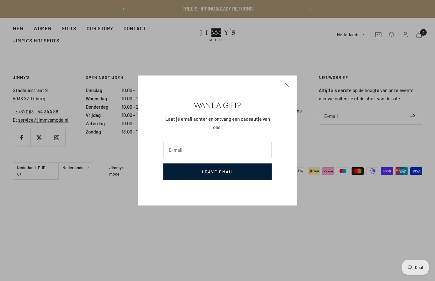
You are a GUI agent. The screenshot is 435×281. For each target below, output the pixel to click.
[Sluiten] (287, 85)
